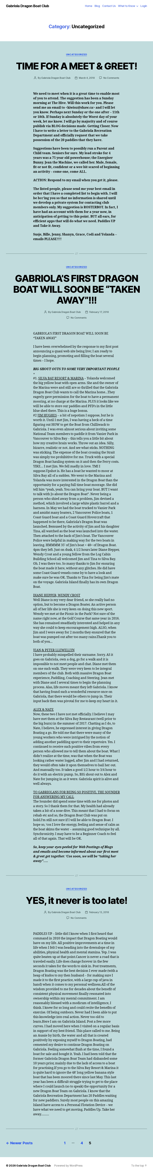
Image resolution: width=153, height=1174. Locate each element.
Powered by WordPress (68, 1165)
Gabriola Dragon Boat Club (27, 6)
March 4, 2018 (87, 77)
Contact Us (109, 5)
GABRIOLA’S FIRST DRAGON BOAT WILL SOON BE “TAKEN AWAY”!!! (76, 289)
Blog (97, 5)
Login (143, 5)
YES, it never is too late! (76, 900)
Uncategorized (76, 54)
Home (88, 5)
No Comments (111, 77)
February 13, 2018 (99, 912)
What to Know (126, 5)
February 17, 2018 (99, 311)
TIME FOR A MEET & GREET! (76, 66)
